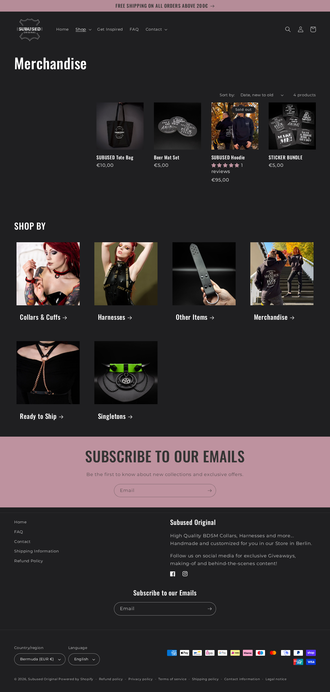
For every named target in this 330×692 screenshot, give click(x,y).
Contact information (242, 679)
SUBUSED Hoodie (228, 157)
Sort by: (227, 94)
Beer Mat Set (166, 157)
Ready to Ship (38, 416)
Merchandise (271, 317)
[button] (83, 29)
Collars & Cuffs (40, 317)
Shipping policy (205, 679)
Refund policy (111, 679)
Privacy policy (140, 679)
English (81, 659)
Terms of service (172, 679)
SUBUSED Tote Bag (114, 157)
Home (20, 522)
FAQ (18, 531)
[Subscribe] (209, 490)
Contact (22, 541)
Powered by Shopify (76, 679)
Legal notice (276, 679)
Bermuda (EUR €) (37, 659)
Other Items (192, 317)
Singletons (112, 416)
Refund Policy (28, 560)
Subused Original (42, 679)
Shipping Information (36, 551)
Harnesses (112, 317)
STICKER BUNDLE (286, 157)
